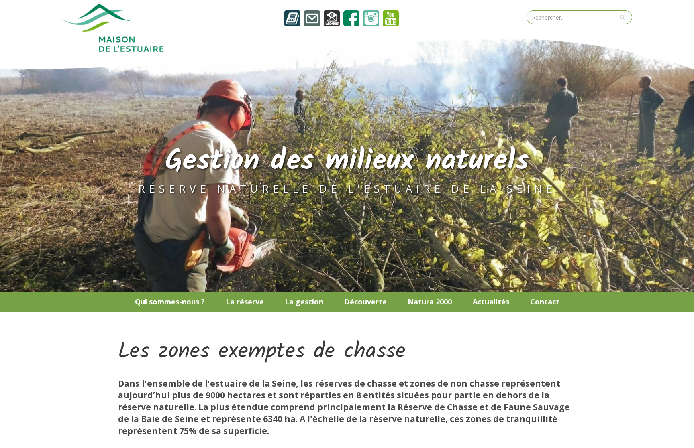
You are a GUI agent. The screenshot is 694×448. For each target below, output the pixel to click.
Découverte (365, 301)
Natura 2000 (430, 301)
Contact (544, 301)
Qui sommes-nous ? (170, 301)
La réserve (245, 301)
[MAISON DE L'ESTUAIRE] (112, 27)
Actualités (491, 301)
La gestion (304, 301)
